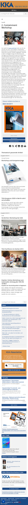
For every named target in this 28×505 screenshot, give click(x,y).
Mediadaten (4, 498)
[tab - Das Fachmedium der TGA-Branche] (4, 467)
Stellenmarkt (11, 498)
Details (4, 453)
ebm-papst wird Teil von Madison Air (11, 330)
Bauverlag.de (4, 503)
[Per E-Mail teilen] (22, 146)
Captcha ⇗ (19, 367)
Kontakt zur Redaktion (20, 498)
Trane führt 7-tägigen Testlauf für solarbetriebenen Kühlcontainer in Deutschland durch (11, 342)
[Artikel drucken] (25, 146)
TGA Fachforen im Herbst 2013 (12, 249)
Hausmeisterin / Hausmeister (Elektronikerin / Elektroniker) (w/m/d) (13, 381)
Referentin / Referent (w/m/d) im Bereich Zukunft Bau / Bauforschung (13, 398)
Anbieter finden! (14, 488)
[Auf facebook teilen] (10, 146)
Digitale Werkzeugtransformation (10, 308)
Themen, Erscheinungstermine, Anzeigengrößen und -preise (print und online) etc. (14, 430)
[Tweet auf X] (13, 146)
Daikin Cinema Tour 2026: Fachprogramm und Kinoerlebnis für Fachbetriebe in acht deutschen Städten (13, 319)
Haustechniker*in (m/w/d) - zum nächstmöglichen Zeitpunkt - (11, 388)
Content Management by (7, 502)
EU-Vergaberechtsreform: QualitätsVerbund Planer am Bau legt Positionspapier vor (13, 337)
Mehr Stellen (14, 405)
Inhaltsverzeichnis (14, 141)
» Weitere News (6, 346)
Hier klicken (16, 366)
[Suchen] (25, 14)
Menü (14, 10)
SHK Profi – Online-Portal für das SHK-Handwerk (13, 462)
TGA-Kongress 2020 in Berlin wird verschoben (13, 199)
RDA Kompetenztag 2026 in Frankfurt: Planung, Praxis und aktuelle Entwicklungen (14, 327)
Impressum (14, 500)
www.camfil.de (12, 48)
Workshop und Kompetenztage (12, 161)
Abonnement (14, 138)
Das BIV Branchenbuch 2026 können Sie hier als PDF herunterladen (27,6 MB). (13, 492)
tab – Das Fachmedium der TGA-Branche (13, 467)
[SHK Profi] (4, 461)
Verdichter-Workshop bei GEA (12, 218)
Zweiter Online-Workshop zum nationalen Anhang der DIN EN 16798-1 (12, 282)
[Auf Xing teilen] (16, 146)
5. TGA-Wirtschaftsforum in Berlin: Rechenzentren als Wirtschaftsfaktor (11, 315)
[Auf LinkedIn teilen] (19, 146)
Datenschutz (7, 500)
